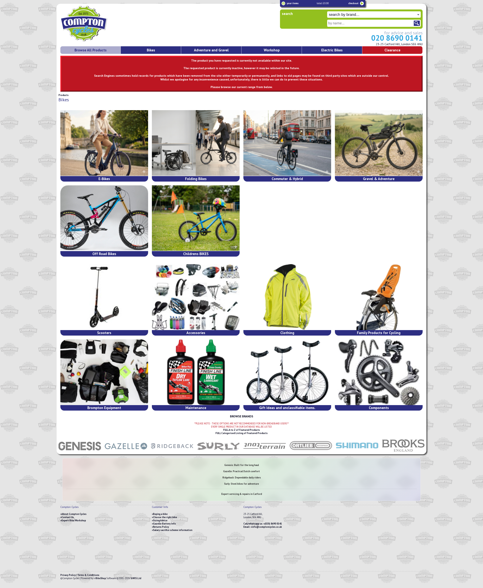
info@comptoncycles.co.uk (267, 526)
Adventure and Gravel (211, 50)
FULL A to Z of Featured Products (241, 430)
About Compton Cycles (74, 514)
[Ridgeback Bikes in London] (172, 452)
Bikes (151, 50)
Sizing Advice (160, 520)
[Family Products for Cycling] (379, 297)
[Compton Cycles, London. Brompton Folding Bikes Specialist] (98, 41)
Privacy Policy (68, 575)
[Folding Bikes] (196, 143)
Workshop (272, 50)
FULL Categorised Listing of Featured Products (241, 433)
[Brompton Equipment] (104, 372)
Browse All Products (91, 50)
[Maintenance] (196, 372)
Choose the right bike (165, 517)
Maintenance (195, 407)
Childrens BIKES (195, 253)
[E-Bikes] (104, 143)
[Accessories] (196, 297)
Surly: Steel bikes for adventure (241, 483)
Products (63, 95)
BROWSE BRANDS (241, 416)
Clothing (287, 332)
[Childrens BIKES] (196, 218)
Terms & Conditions (88, 575)
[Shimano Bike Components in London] (357, 452)
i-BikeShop (100, 578)
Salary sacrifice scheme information (172, 530)
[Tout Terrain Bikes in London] (264, 452)
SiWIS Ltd (136, 578)
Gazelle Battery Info (164, 523)
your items (292, 3)
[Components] (379, 372)
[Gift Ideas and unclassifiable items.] (287, 372)
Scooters (104, 332)
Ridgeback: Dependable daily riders (241, 477)
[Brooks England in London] (403, 452)
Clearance (392, 50)
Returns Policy (161, 526)
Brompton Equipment (104, 407)
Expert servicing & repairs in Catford (241, 494)
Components (379, 407)
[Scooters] (104, 297)
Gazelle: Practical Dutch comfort (241, 471)
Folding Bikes (196, 178)
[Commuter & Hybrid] (287, 143)
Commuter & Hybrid (287, 178)
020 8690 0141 (397, 38)
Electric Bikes (332, 50)
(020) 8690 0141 (273, 523)
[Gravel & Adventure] (379, 143)
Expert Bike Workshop (74, 520)
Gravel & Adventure (379, 178)
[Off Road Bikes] (104, 218)
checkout (353, 3)
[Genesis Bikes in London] (79, 452)
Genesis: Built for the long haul (241, 465)
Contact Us (68, 517)
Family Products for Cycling (379, 332)
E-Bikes (104, 178)
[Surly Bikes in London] (218, 452)
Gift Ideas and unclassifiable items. (287, 407)
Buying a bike (160, 514)
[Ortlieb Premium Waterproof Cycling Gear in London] (311, 452)
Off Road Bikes (104, 253)
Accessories (195, 332)
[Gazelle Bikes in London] (126, 452)
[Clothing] (287, 297)
